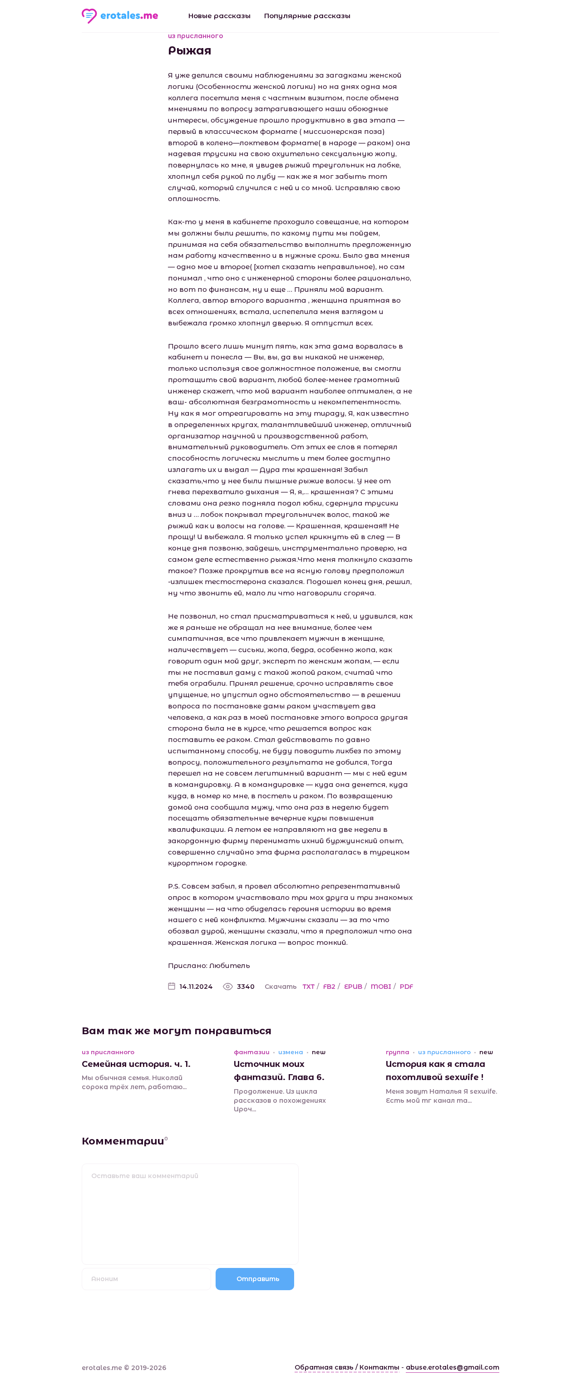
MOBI (381, 986)
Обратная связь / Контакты (347, 1367)
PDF (406, 986)
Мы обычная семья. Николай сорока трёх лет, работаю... (134, 1082)
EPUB (353, 986)
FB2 (329, 986)
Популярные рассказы (307, 15)
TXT (309, 986)
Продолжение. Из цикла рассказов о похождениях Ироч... (280, 1100)
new (318, 1052)
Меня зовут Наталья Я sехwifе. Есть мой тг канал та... (441, 1096)
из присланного (195, 36)
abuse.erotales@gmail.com (452, 1367)
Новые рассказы (219, 15)
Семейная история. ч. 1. (136, 1064)
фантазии (252, 1052)
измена (290, 1052)
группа (397, 1052)
